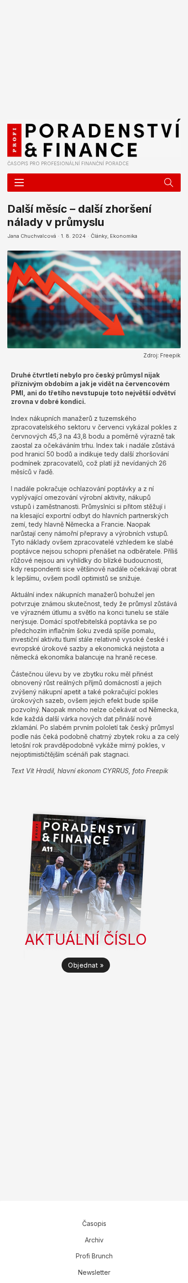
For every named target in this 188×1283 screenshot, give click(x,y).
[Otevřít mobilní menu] (19, 182)
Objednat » (86, 965)
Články (99, 236)
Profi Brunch (94, 1256)
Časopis (94, 1223)
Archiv (94, 1240)
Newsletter (94, 1272)
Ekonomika (123, 236)
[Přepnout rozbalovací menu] (168, 182)
